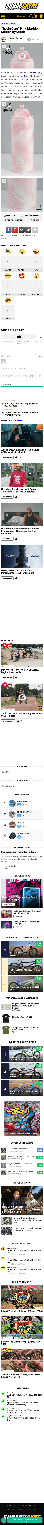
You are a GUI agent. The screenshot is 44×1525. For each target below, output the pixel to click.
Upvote (18, 336)
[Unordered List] (17, 375)
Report (36, 220)
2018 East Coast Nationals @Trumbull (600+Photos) (21, 714)
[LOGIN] (41, 16)
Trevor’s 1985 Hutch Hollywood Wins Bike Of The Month (20, 1376)
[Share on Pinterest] (15, 230)
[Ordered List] (14, 375)
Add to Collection (15, 220)
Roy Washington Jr (14, 1416)
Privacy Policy (31, 1510)
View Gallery (8, 721)
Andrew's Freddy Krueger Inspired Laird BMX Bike (25, 1075)
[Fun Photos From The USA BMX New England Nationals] (22, 655)
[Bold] (3, 375)
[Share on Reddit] (22, 230)
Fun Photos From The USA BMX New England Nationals (20, 671)
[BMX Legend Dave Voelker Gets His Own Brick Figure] (22, 893)
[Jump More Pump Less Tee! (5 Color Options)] (6, 1029)
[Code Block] (23, 375)
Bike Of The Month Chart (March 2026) (22, 1311)
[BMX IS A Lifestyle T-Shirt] (6, 1018)
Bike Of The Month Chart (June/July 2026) (20, 1343)
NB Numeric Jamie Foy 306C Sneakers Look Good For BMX (23, 1411)
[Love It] (10, 645)
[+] (31, 376)
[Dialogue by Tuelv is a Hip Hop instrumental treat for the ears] (22, 556)
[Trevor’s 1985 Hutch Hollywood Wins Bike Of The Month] (22, 1360)
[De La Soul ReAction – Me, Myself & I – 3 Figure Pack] (6, 914)
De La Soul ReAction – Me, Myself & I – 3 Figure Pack (27, 912)
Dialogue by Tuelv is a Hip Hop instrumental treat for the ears (17, 572)
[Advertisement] (22, 610)
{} (29, 376)
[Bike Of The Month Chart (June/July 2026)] (22, 1327)
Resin (33, 72)
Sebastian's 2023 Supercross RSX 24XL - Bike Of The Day (25, 1058)
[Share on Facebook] (8, 230)
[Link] (26, 375)
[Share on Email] (28, 230)
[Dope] (10, 684)
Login (40, 356)
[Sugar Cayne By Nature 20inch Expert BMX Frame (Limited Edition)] (6, 1007)
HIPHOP (18, 420)
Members (21, 16)
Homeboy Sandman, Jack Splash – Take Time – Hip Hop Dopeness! (20, 490)
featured (7, 236)
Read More (7, 457)
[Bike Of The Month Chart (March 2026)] (22, 1297)
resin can (31, 236)
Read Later (10, 216)
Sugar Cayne (11, 1248)
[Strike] (11, 375)
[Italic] (6, 375)
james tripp (23, 834)
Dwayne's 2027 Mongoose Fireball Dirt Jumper (25, 954)
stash (5, 238)
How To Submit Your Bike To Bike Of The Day (24, 1419)
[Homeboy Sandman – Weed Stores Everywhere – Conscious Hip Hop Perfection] (22, 514)
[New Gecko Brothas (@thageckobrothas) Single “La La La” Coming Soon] (22, 1200)
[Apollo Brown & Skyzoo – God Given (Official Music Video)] (22, 435)
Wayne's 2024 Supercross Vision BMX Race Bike (24, 988)
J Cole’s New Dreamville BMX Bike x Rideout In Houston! (27, 1229)
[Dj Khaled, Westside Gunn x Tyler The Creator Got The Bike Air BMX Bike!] (6, 1221)
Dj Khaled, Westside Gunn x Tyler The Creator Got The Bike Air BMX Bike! (27, 1220)
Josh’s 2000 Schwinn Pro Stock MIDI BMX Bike (23, 1251)
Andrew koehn (24, 801)
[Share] (22, 138)
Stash (26, 76)
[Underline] (9, 375)
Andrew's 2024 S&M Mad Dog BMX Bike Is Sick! (25, 971)
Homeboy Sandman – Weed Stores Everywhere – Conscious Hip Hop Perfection (20, 531)
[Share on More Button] (35, 230)
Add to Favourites (32, 216)
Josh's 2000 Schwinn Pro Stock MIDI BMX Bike (22, 1149)
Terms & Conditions (15, 1510)
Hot (4, 645)
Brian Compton (24, 812)
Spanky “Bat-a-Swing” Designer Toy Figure (27, 923)
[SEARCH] (31, 16)
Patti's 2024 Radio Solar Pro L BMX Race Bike (25, 1092)
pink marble (19, 236)
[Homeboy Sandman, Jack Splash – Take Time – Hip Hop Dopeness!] (22, 475)
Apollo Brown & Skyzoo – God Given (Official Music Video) (20, 451)
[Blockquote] (20, 375)
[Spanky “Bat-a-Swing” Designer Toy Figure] (6, 924)
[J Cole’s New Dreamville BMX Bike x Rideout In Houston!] (6, 1231)
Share (4, 46)
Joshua (20, 823)
